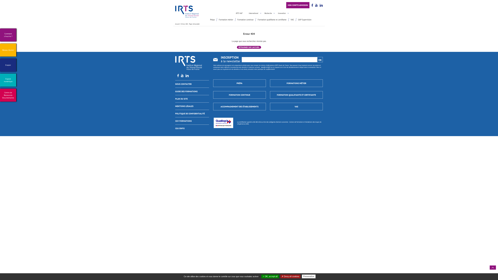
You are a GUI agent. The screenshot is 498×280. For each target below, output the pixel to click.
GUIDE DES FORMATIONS (186, 91)
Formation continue (245, 19)
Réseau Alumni (8, 50)
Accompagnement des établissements (239, 106)
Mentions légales (184, 106)
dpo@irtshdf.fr (265, 67)
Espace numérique (8, 80)
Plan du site (181, 98)
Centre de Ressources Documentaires (8, 95)
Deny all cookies (291, 276)
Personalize (308, 276)
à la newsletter (230, 59)
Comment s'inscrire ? (8, 35)
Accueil (177, 24)
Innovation (282, 13)
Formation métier (226, 19)
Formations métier (296, 83)
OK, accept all (271, 276)
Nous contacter (183, 84)
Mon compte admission (298, 5)
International (253, 13)
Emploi (8, 65)
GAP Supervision (304, 19)
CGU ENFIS (180, 128)
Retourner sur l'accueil (249, 47)
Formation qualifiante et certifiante (272, 19)
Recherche (268, 13)
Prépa (212, 19)
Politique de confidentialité (190, 113)
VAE (292, 19)
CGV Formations (183, 121)
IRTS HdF (239, 13)
